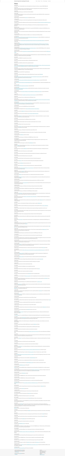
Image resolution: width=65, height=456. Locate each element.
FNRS (15, 367)
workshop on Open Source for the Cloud (33, 331)
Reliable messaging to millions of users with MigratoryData (27, 431)
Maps (40, 454)
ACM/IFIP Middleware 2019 (29, 362)
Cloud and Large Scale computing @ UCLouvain (21, 1)
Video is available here (45, 205)
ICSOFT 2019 (16, 315)
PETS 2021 (20, 244)
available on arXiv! (39, 281)
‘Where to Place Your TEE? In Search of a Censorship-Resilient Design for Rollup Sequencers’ (27, 37)
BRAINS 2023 (23, 111)
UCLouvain (16, 454)
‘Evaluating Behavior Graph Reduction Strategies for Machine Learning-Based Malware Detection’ (32, 40)
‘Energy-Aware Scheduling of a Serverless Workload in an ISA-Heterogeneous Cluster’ (31, 91)
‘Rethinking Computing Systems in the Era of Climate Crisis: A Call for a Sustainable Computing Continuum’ (29, 76)
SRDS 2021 (41, 199)
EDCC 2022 (20, 160)
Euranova (26, 223)
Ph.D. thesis (26, 17)
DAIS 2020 (29, 273)
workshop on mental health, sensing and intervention (30, 196)
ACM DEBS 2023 (31, 142)
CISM (39, 268)
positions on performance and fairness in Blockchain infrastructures (31, 349)
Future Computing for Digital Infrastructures (33, 113)
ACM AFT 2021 (20, 193)
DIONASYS (29, 410)
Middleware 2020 (21, 253)
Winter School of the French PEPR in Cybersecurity (44, 22)
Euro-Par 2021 (20, 219)
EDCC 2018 (29, 393)
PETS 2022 (21, 165)
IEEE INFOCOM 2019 (32, 357)
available (18, 145)
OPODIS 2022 (22, 134)
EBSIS (30, 398)
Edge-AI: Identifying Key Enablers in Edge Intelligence (32, 108)
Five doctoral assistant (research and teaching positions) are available (25, 354)
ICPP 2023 (20, 126)
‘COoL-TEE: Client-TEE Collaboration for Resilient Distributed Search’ (24, 82)
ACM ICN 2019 (24, 317)
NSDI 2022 (20, 174)
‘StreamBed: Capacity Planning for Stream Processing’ (29, 94)
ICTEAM (20, 453)
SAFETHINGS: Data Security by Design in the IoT (32, 444)
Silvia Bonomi (37, 442)
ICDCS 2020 (40, 290)
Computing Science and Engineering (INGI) (27, 51)
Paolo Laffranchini (16, 382)
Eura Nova (34, 66)
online (49, 299)
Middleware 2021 (44, 229)
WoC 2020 (43, 247)
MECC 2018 (23, 388)
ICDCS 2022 (23, 171)
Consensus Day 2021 (25, 182)
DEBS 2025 (22, 66)
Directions (43, 454)
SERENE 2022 (25, 148)
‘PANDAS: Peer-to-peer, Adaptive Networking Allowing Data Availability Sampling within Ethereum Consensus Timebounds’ (33, 43)
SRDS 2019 (28, 309)
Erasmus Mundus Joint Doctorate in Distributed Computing (31, 382)
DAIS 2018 (15, 408)
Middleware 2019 (21, 311)
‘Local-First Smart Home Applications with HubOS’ (22, 85)
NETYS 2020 (45, 278)
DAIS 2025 (41, 74)
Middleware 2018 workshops (35, 369)
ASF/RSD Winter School (21, 423)
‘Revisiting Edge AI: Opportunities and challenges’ (22, 88)
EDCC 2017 (22, 444)
